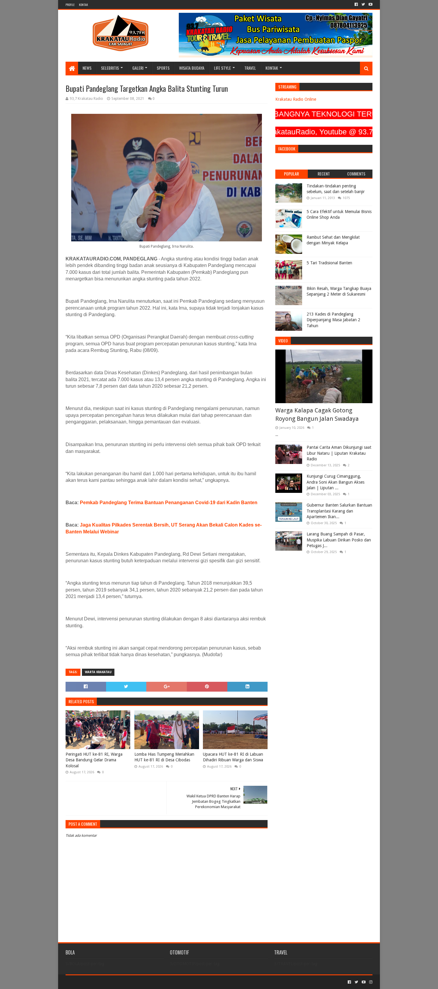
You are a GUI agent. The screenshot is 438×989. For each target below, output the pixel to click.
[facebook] (356, 4)
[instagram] (370, 982)
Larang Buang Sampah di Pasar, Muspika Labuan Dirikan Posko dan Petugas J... (339, 540)
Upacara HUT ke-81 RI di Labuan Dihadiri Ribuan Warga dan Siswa (233, 757)
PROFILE (70, 4)
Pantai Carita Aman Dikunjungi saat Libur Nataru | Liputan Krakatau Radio (339, 453)
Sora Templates (98, 982)
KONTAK (83, 4)
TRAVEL (250, 68)
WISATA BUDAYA (191, 68)
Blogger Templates (133, 982)
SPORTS (163, 68)
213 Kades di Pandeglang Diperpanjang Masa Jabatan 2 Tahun (333, 320)
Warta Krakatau (98, 672)
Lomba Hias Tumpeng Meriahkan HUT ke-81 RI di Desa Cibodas (164, 757)
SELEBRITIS (110, 68)
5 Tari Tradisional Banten (329, 262)
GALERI (137, 68)
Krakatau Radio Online (295, 99)
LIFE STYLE (222, 68)
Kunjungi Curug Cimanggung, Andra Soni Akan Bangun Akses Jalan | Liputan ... (335, 482)
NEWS (87, 68)
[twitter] (363, 4)
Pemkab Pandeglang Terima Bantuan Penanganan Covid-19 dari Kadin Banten (168, 502)
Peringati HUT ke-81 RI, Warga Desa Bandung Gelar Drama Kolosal (94, 760)
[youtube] (369, 4)
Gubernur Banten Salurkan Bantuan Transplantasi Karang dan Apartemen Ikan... (339, 511)
